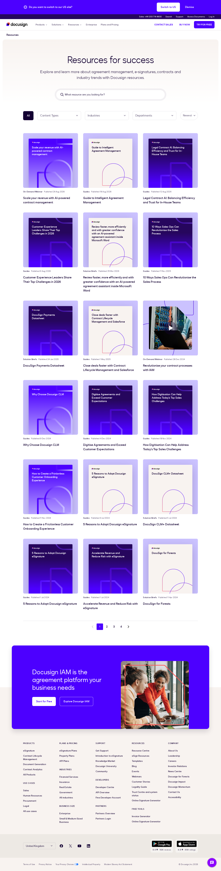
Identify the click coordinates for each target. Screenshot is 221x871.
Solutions (56, 24)
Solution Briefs (90, 271)
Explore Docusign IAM (76, 701)
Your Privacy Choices (64, 864)
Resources (73, 24)
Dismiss (189, 7)
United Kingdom (35, 846)
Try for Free (204, 24)
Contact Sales (163, 24)
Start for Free (44, 701)
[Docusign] (17, 24)
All (28, 115)
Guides (86, 191)
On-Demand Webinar (32, 191)
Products (40, 24)
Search (169, 16)
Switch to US (168, 7)
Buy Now (184, 24)
